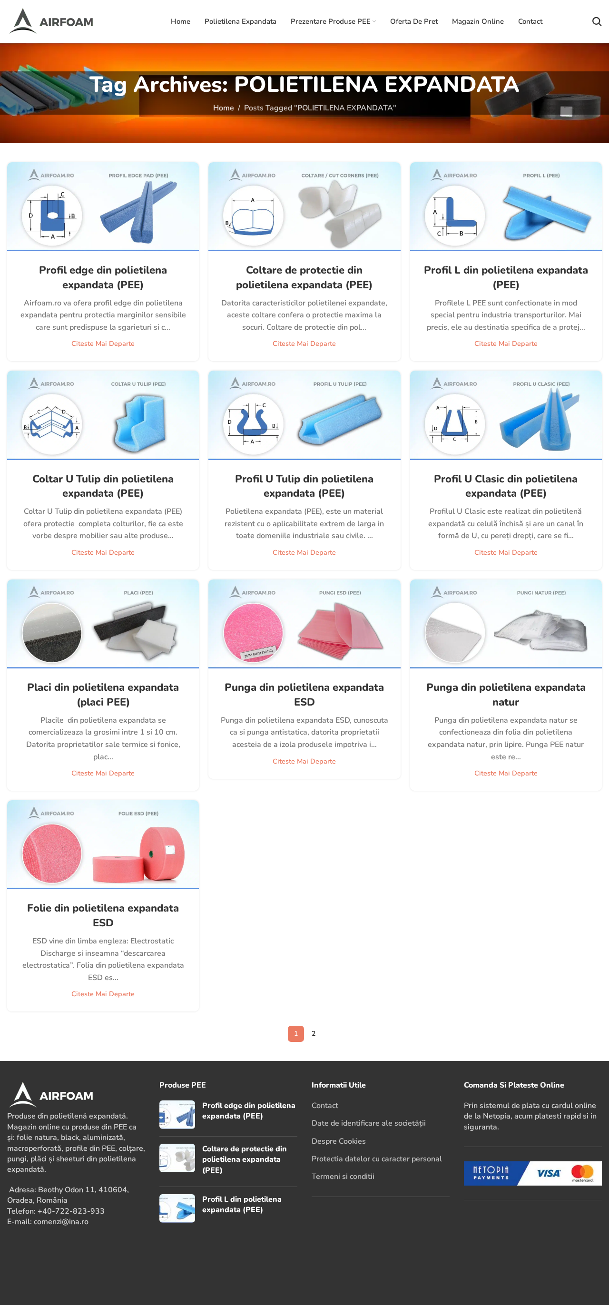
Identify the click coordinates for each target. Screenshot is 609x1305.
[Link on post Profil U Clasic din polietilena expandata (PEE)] (506, 415)
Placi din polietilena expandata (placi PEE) (103, 694)
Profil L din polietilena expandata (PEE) (506, 277)
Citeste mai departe (103, 343)
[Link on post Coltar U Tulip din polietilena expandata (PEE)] (103, 415)
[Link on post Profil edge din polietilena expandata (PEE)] (103, 206)
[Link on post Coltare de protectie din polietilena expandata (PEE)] (304, 206)
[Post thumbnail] (177, 1114)
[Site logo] (63, 21)
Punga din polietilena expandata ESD (304, 694)
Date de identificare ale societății (369, 1123)
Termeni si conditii (343, 1176)
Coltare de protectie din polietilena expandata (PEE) (304, 277)
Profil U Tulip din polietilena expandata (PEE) (304, 486)
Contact (325, 1105)
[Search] (597, 21)
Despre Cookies (339, 1141)
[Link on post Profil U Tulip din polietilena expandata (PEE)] (304, 415)
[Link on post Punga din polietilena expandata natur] (506, 623)
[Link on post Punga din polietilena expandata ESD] (304, 623)
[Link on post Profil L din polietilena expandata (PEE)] (506, 206)
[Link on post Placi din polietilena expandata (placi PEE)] (103, 623)
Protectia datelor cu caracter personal (377, 1159)
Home (223, 108)
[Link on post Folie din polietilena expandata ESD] (103, 844)
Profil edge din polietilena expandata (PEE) (103, 277)
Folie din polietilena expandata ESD (103, 915)
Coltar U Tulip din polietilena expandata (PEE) (103, 486)
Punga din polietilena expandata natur (506, 694)
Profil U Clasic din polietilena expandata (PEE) (506, 486)
